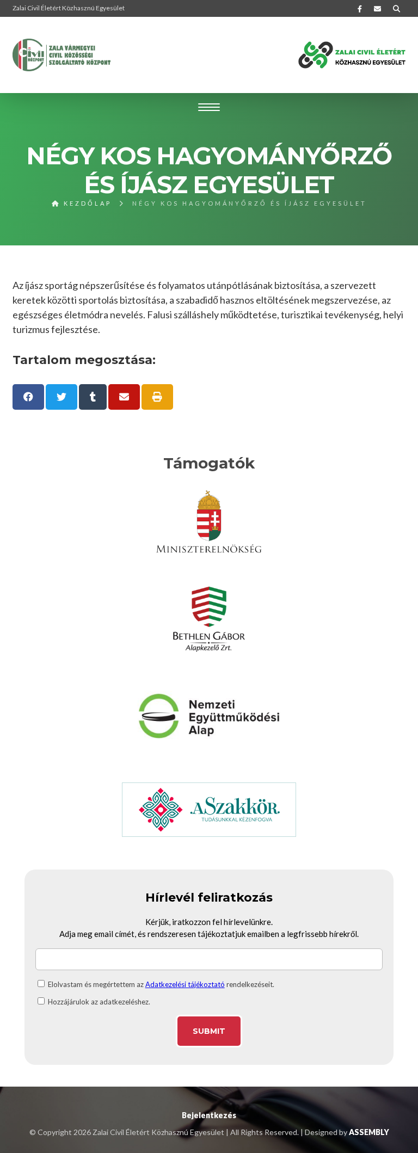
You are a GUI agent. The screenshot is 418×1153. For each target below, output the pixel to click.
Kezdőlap (86, 203)
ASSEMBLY (369, 1132)
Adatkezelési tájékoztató (185, 984)
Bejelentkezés (209, 1115)
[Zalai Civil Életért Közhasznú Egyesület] (61, 55)
